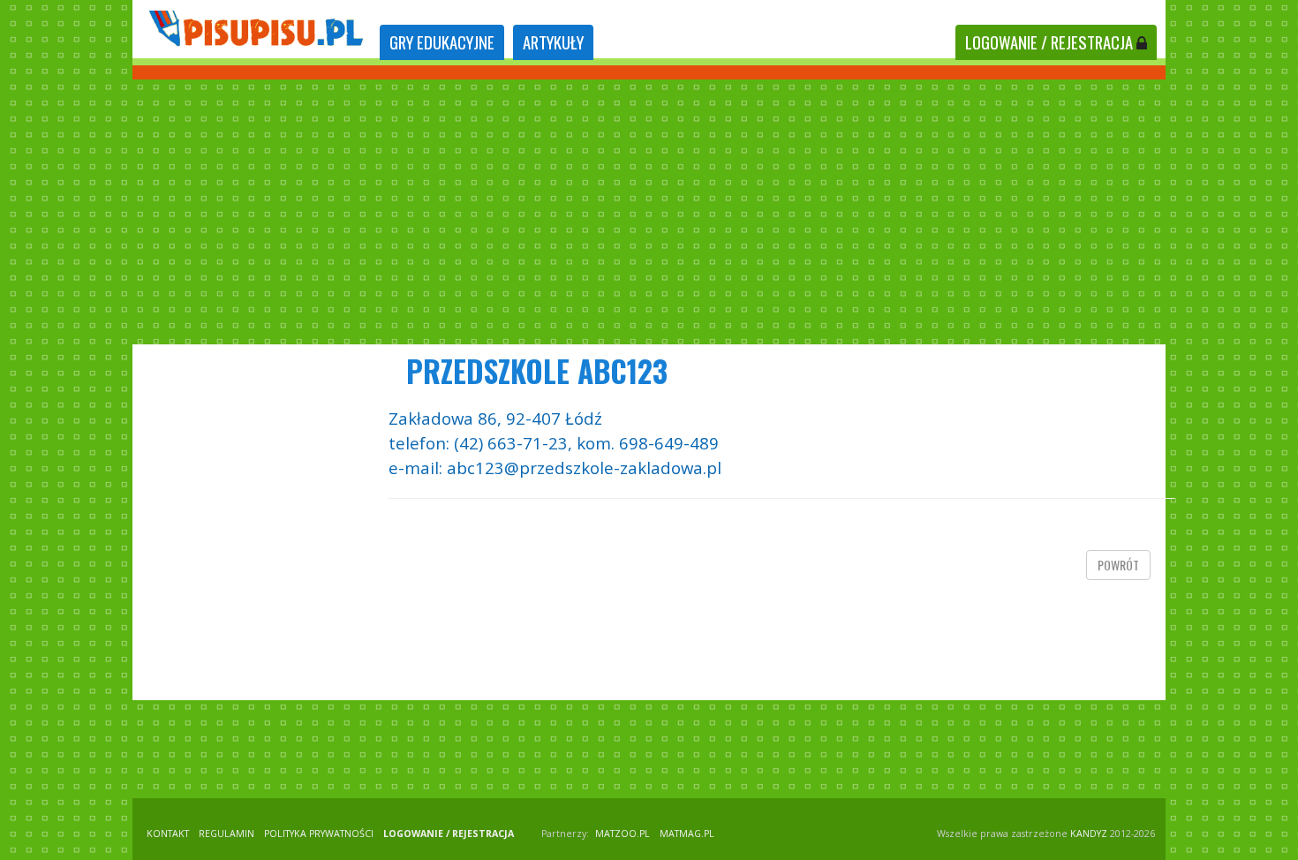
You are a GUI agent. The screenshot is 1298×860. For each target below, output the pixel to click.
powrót (1118, 564)
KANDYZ (1088, 833)
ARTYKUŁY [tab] (553, 42)
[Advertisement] (649, 212)
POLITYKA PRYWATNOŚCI (319, 833)
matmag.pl (687, 833)
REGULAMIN (226, 833)
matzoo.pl (622, 833)
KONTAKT (168, 833)
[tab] (442, 43)
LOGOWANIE (1049, 42)
